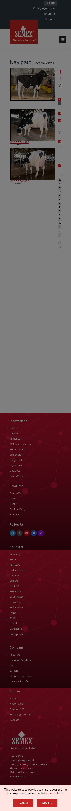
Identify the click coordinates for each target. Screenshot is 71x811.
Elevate (14, 433)
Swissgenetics (17, 634)
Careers (14, 670)
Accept (23, 802)
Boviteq (14, 428)
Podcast (14, 719)
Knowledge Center (20, 714)
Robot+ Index (17, 449)
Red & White (17, 607)
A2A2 (13, 618)
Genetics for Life (19, 681)
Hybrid (13, 623)
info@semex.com (25, 772)
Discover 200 (17, 709)
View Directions (17, 776)
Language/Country (45, 8)
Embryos (14, 514)
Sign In (13, 698)
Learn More (56, 793)
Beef (12, 503)
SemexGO (15, 493)
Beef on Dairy (17, 509)
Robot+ (14, 559)
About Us (15, 654)
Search (51, 19)
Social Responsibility (21, 676)
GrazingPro (16, 628)
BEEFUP (14, 586)
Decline (47, 802)
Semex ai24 (16, 454)
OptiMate (15, 470)
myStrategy (16, 465)
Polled (13, 612)
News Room (17, 703)
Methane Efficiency (20, 444)
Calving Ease (17, 596)
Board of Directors (20, 660)
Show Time (16, 602)
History (14, 665)
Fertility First (16, 570)
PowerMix (15, 591)
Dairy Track (16, 460)
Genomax (15, 575)
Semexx (14, 580)
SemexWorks (17, 476)
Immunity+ (16, 438)
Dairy (13, 498)
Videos (51, 14)
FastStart (15, 564)
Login (51, 3)
